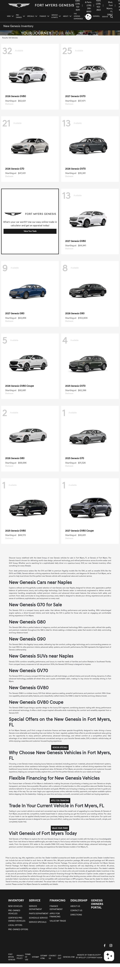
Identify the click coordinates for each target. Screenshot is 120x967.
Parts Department (38, 914)
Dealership (78, 900)
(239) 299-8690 (88, 8)
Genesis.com (68, 957)
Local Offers (15, 925)
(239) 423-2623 (98, 7)
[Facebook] (105, 945)
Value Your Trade (30, 231)
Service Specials (37, 922)
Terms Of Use (28, 957)
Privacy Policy (20, 957)
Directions (76, 915)
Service (34, 900)
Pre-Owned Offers (18, 929)
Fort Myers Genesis (11, 957)
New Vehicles (15, 906)
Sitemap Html (43, 957)
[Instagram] (111, 945)
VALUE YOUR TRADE (60, 828)
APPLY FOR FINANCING (60, 800)
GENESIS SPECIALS (59, 747)
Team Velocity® (94, 955)
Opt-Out (60, 957)
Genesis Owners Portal (97, 904)
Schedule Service (38, 918)
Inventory (16, 900)
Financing (57, 900)
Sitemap (35, 957)
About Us (75, 906)
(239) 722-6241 (77, 7)
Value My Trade (58, 921)
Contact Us (76, 911)
